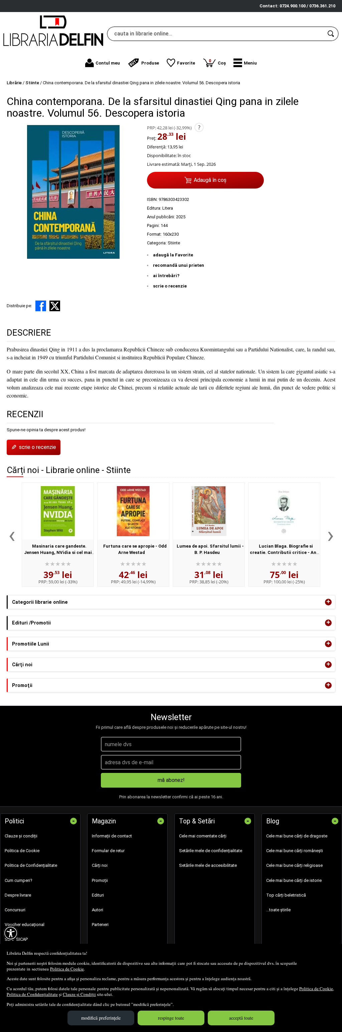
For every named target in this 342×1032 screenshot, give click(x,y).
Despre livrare (18, 895)
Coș (217, 62)
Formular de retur (108, 850)
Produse (150, 63)
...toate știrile (278, 909)
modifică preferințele (101, 1018)
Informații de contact (112, 835)
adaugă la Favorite (173, 254)
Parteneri (100, 924)
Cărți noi (100, 865)
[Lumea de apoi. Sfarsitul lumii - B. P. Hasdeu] (208, 511)
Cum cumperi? (18, 880)
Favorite (186, 63)
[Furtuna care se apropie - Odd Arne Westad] (133, 511)
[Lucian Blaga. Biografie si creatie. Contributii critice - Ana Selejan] (284, 511)
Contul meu (108, 63)
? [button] (199, 127)
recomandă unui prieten (178, 265)
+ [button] (328, 602)
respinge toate (171, 1018)
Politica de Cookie (67, 969)
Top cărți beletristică (286, 895)
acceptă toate (241, 1018)
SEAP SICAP (16, 939)
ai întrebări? (166, 275)
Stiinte (174, 242)
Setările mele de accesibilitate (208, 865)
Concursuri (15, 909)
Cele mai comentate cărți (202, 835)
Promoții (100, 880)
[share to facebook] (40, 306)
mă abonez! (171, 780)
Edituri (98, 895)
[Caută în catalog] (331, 33)
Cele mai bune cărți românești (294, 850)
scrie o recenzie (170, 286)
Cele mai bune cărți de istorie (294, 880)
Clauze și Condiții (79, 994)
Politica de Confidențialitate (32, 994)
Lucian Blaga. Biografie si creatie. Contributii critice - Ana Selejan (284, 553)
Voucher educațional (24, 924)
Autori (97, 909)
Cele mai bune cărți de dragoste (296, 835)
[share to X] (54, 306)
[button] (245, 62)
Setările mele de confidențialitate (210, 850)
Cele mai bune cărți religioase (294, 865)
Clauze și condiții (21, 835)
